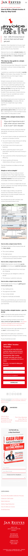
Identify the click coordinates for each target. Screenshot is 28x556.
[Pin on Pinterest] (18, 394)
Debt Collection (5, 501)
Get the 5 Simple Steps (14, 481)
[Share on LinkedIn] (20, 394)
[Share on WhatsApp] (7, 394)
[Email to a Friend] (15, 394)
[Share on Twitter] (12, 394)
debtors (3, 402)
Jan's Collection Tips (14, 528)
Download (14, 382)
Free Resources (14, 537)
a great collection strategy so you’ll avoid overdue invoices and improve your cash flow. (13, 323)
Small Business (17, 7)
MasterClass (14, 534)
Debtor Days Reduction (7, 504)
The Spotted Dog (17, 550)
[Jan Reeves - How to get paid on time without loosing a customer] (10, 2)
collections (23, 400)
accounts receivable (15, 400)
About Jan (14, 527)
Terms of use (14, 540)
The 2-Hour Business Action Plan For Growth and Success (21, 419)
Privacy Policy (14, 542)
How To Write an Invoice (7, 7)
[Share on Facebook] (10, 394)
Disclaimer (14, 543)
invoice (6, 402)
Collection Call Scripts (7, 498)
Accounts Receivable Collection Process (12, 495)
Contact (14, 530)
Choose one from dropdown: (10, 375)
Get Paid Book (14, 535)
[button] (26, 2)
